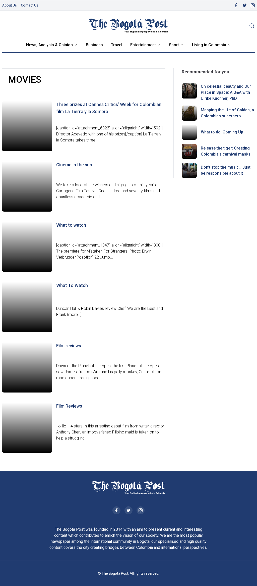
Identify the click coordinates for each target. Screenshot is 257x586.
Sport (174, 44)
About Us (9, 5)
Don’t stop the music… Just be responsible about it (225, 170)
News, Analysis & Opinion (49, 44)
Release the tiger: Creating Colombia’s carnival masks (225, 151)
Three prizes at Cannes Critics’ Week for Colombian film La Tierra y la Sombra (108, 108)
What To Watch (72, 285)
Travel (116, 44)
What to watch (71, 225)
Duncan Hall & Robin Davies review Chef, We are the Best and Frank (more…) (109, 311)
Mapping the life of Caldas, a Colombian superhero (227, 113)
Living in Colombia (209, 44)
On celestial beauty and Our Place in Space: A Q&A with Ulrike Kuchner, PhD (226, 92)
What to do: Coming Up (222, 132)
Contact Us (29, 5)
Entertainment (143, 44)
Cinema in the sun (74, 164)
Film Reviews (69, 406)
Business (94, 44)
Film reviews (68, 345)
